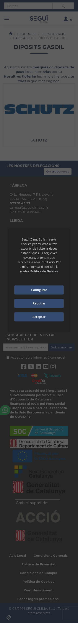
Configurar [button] (39, 290)
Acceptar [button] (39, 317)
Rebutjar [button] (39, 303)
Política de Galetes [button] (44, 271)
